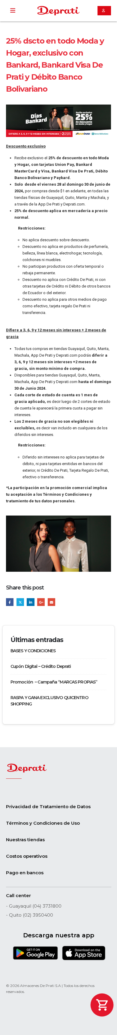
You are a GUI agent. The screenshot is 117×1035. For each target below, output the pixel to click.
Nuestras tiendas (25, 839)
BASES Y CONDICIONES (33, 650)
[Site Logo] (58, 11)
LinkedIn (30, 602)
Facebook (10, 602)
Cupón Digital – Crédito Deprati (40, 666)
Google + (41, 602)
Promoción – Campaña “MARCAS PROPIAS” (54, 682)
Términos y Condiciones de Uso (43, 823)
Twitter (20, 602)
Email (51, 602)
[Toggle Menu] (13, 11)
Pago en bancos (25, 872)
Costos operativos (26, 856)
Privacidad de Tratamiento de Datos (48, 806)
